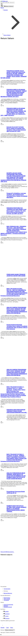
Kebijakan (6, 605)
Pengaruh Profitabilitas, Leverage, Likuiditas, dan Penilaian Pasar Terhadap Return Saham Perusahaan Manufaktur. (17, 195)
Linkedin (7, 611)
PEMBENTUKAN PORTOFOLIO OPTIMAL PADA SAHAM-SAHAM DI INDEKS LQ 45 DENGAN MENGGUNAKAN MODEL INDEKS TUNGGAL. (16, 508)
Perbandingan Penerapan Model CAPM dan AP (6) (16, 492)
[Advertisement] (14, 55)
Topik (7, 627)
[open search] (2, 6)
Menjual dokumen (8, 593)
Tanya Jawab (7, 599)
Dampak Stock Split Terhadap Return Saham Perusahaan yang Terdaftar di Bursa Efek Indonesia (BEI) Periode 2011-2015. (16, 129)
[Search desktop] (2, 4)
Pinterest (7, 618)
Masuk (2, 7)
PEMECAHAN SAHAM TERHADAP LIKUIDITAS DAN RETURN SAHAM (16, 275)
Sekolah (2, 627)
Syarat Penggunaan (8, 604)
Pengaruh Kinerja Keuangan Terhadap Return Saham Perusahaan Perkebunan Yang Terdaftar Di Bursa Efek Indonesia (17, 327)
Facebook (7, 613)
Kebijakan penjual (8, 607)
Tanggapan (6, 600)
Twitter (7, 616)
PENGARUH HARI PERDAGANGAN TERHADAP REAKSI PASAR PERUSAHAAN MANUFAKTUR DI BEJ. (17, 411)
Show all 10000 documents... (7, 551)
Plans (11, 627)
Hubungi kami (7, 597)
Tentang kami (7, 588)
